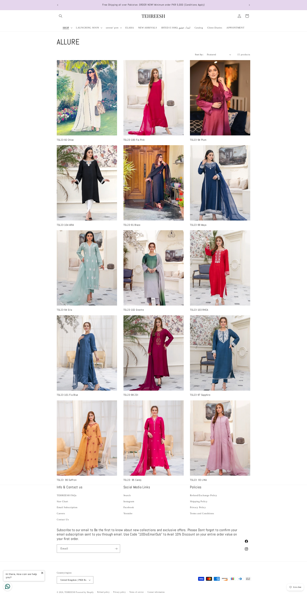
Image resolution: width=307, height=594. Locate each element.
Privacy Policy (198, 507)
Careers (61, 513)
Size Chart (62, 501)
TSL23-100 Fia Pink (134, 139)
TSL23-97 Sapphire (200, 395)
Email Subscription (67, 507)
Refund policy (103, 592)
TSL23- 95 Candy (132, 480)
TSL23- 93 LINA (198, 480)
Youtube (128, 513)
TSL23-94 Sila (64, 309)
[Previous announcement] (57, 5)
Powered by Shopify (85, 592)
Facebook (128, 507)
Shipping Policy (198, 501)
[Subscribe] (116, 549)
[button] (60, 16)
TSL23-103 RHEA (199, 309)
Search (127, 495)
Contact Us (63, 519)
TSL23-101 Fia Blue (67, 395)
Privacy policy (119, 592)
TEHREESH (69, 592)
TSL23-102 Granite (133, 309)
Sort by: (199, 54)
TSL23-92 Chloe (65, 139)
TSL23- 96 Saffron (66, 480)
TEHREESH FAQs (67, 495)
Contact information (156, 592)
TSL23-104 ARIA (65, 224)
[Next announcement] (249, 5)
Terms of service (136, 592)
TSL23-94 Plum (198, 139)
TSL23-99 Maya (198, 224)
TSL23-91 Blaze (131, 224)
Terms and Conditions (202, 513)
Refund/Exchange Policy (203, 495)
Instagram (128, 501)
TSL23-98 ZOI (130, 395)
